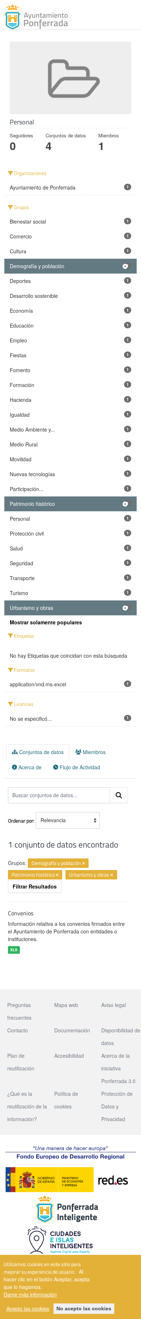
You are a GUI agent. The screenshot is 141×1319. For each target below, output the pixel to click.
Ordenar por (20, 820)
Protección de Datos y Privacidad (117, 1106)
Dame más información (30, 1294)
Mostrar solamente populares (46, 622)
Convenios (20, 913)
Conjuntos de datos (41, 752)
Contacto (17, 1030)
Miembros (93, 752)
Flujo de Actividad (79, 767)
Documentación (72, 1030)
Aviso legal (113, 1004)
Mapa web (66, 1004)
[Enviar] (119, 795)
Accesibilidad (69, 1055)
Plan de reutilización (20, 1062)
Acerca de (29, 767)
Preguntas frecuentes (19, 1011)
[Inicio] (36, 17)
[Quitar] (83, 863)
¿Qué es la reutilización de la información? (27, 1106)
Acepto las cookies (28, 1308)
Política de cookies (66, 1100)
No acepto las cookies (83, 1308)
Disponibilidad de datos (120, 1037)
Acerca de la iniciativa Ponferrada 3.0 (118, 1068)
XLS (13, 950)
